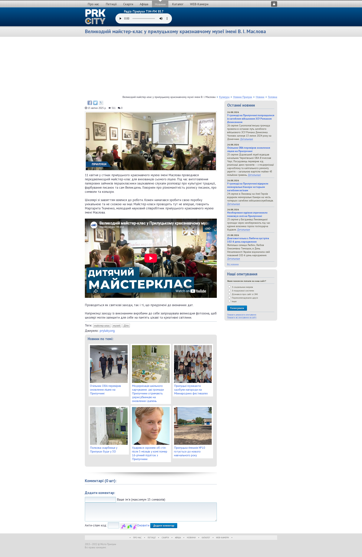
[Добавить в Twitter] (95, 103)
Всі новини (233, 264)
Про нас (93, 4)
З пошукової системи (242, 290)
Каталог (177, 4)
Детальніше (246, 139)
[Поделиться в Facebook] (89, 103)
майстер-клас (102, 325)
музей (116, 325)
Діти (126, 325)
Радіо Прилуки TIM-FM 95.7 (143, 11)
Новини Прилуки (242, 97)
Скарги (128, 4)
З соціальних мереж (242, 287)
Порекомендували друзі (244, 297)
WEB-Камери (199, 4)
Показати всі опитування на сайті (241, 317)
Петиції (111, 4)
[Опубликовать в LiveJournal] (101, 103)
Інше (234, 301)
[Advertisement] (181, 67)
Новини (160, 4)
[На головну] (95, 16)
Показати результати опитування (241, 314)
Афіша (144, 4)
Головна (272, 97)
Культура (224, 97)
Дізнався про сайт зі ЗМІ (244, 294)
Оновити (143, 525)
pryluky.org (107, 331)
